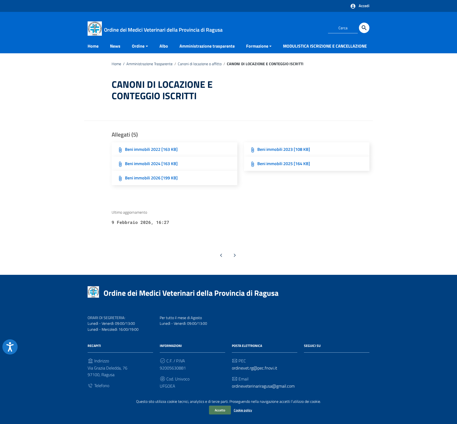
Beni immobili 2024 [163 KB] (151, 163)
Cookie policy (243, 410)
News (115, 46)
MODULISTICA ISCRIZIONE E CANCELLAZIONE (325, 46)
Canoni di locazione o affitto (200, 64)
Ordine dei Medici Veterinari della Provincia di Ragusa (191, 293)
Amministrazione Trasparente (148, 64)
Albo (163, 46)
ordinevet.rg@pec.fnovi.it (254, 368)
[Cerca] (364, 28)
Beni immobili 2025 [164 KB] (283, 163)
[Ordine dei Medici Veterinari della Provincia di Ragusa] (95, 28)
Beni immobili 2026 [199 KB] (151, 178)
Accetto (220, 410)
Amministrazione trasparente (207, 46)
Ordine (138, 46)
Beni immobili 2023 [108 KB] (283, 149)
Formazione (257, 46)
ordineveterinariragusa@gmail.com (263, 386)
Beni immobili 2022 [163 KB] (151, 149)
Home (93, 46)
